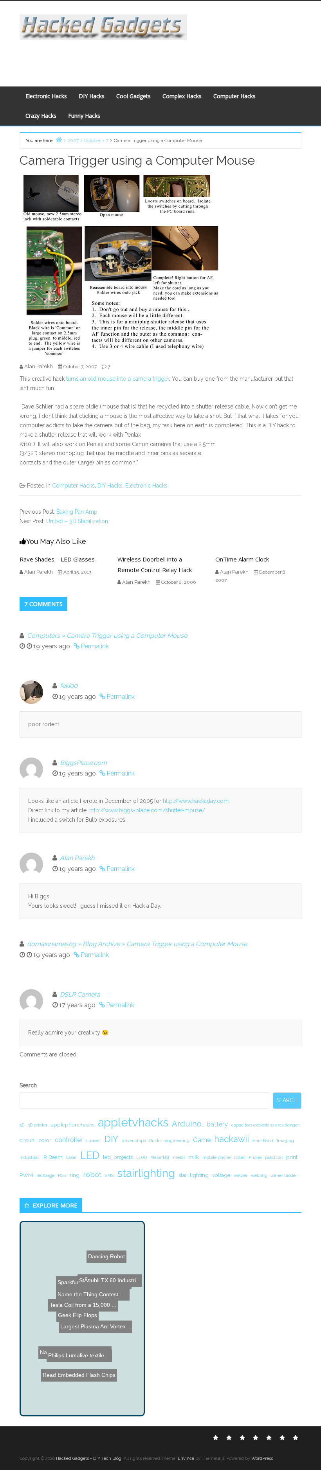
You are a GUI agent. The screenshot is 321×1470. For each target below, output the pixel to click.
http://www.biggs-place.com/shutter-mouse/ (147, 810)
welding (259, 1175)
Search (28, 1085)
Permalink (95, 646)
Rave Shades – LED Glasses (57, 559)
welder (240, 1175)
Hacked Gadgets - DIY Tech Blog (88, 1458)
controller (69, 1140)
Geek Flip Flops (77, 1315)
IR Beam (52, 1157)
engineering (177, 1140)
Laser (71, 1157)
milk (193, 1157)
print (292, 1157)
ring (74, 1175)
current (93, 1140)
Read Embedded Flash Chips (76, 1374)
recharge (45, 1175)
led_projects (118, 1157)
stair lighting (194, 1175)
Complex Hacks (182, 96)
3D (22, 1125)
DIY (111, 1139)
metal (179, 1157)
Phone (255, 1157)
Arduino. (187, 1123)
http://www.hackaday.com (196, 801)
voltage (221, 1175)
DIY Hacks (92, 96)
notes (239, 1157)
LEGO (141, 1157)
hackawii (231, 1139)
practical (274, 1157)
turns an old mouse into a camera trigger (117, 379)
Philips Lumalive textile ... (75, 1354)
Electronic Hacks (46, 96)
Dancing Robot (113, 1237)
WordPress (262, 1458)
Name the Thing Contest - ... (89, 1255)
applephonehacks (72, 1124)
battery (217, 1124)
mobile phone (216, 1157)
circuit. (27, 1140)
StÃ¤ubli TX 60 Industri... (108, 1275)
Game (202, 1140)
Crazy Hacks (40, 115)
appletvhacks (133, 1122)
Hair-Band (262, 1140)
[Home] (59, 139)
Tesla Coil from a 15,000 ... (71, 1305)
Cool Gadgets (133, 96)
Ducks (155, 1140)
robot (92, 1174)
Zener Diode (283, 1175)
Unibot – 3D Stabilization (77, 521)
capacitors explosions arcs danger (265, 1125)
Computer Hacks (234, 96)
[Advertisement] (158, 58)
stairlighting (146, 1173)
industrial (29, 1157)
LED (89, 1155)
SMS (109, 1175)
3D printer (37, 1125)
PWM (26, 1175)
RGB (62, 1175)
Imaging (285, 1140)
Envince (186, 1458)
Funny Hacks (84, 115)
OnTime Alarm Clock (242, 559)
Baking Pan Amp (76, 512)
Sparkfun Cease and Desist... (93, 1287)
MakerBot (160, 1157)
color (45, 1140)
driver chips (134, 1140)
